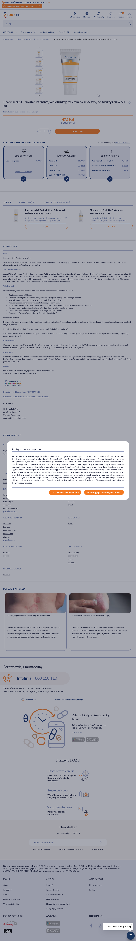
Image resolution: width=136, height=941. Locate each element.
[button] (131, 936)
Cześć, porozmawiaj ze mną (118, 926)
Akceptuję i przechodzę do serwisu (104, 492)
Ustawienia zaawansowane (65, 492)
